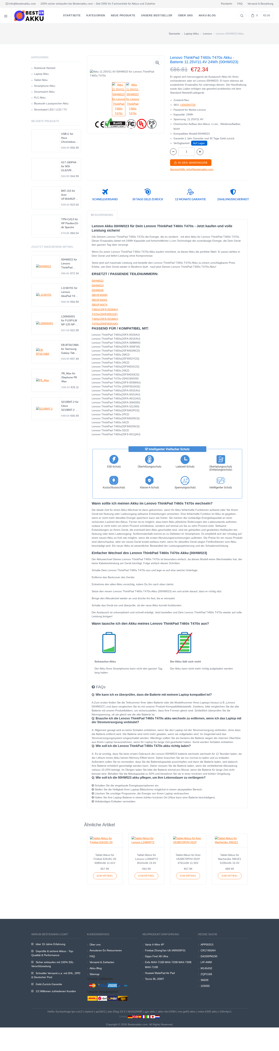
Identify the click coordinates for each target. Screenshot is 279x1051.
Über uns (95, 944)
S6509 (204, 980)
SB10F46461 (99, 299)
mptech (88, 1011)
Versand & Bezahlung (260, 3)
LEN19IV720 (187, 104)
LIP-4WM (206, 962)
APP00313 (207, 944)
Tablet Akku (41, 79)
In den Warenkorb (192, 162)
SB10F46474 (99, 304)
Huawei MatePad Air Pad (160, 973)
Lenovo (207, 33)
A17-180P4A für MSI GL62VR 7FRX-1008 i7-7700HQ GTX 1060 (70, 166)
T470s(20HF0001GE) (105, 314)
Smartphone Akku (44, 85)
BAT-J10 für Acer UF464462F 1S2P (68, 195)
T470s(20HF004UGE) (105, 323)
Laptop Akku (191, 33)
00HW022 (98, 280)
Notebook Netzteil (44, 67)
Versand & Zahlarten (102, 962)
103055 (205, 985)
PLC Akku (40, 97)
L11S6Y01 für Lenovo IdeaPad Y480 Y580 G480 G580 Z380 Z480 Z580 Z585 (69, 292)
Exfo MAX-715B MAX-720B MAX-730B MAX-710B (168, 964)
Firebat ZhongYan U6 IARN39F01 (165, 950)
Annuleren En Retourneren (106, 950)
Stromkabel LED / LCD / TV (50, 109)
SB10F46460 (99, 294)
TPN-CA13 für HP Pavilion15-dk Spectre (70, 223)
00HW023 (98, 285)
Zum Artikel (105, 875)
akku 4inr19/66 (167, 1011)
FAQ (240, 3)
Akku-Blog (96, 968)
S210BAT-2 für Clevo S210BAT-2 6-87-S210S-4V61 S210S (70, 406)
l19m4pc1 (226, 1011)
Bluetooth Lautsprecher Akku (51, 103)
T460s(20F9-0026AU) (105, 309)
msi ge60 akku (186, 1011)
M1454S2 (206, 968)
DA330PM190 (209, 956)
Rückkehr (226, 3)
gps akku (150, 1011)
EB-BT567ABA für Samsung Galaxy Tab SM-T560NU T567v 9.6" (69, 349)
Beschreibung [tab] (102, 214)
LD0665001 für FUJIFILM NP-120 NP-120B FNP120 (69, 320)
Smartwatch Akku (44, 91)
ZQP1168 (206, 974)
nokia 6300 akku (208, 1011)
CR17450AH (208, 950)
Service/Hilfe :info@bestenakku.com (191, 169)
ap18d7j (100, 1011)
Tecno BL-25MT (154, 978)
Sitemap (94, 974)
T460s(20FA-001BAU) (105, 318)
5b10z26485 (135, 1011)
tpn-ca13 (77, 1011)
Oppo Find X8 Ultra (156, 956)
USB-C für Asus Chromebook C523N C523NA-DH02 (69, 138)
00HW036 (98, 290)
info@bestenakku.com (22, 3)
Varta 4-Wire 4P (154, 944)
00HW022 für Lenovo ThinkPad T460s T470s (69, 264)
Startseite (174, 33)
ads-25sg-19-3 (116, 1011)
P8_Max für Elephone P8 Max (69, 377)
